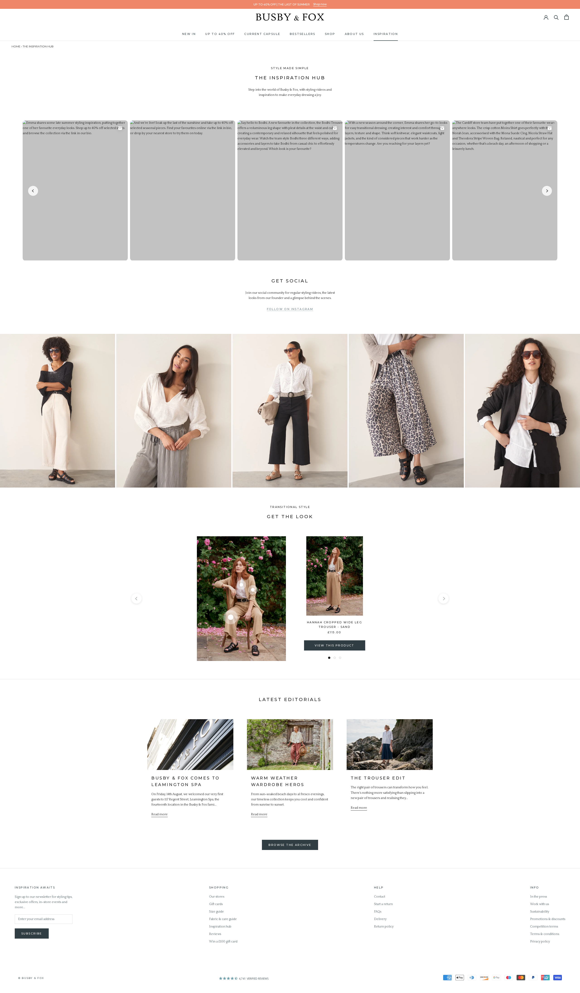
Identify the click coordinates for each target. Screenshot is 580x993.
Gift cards (216, 904)
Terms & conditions (544, 934)
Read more (159, 814)
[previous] (136, 598)
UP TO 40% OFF (220, 34)
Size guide (216, 911)
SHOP (330, 34)
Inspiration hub (220, 926)
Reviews (215, 934)
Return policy (384, 926)
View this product (334, 645)
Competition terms (544, 926)
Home (16, 46)
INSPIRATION (386, 34)
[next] (443, 598)
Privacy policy (540, 941)
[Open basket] (566, 17)
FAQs (377, 911)
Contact (379, 896)
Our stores (216, 896)
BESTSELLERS (302, 34)
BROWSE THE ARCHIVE (289, 845)
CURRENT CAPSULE (262, 34)
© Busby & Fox (31, 978)
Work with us (539, 904)
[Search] (556, 17)
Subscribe (31, 933)
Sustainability (539, 911)
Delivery (380, 919)
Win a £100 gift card (223, 941)
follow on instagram (290, 309)
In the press (538, 896)
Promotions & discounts (547, 919)
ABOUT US (354, 34)
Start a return (383, 904)
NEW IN (189, 34)
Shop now (320, 4)
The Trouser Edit (378, 778)
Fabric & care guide (223, 919)
